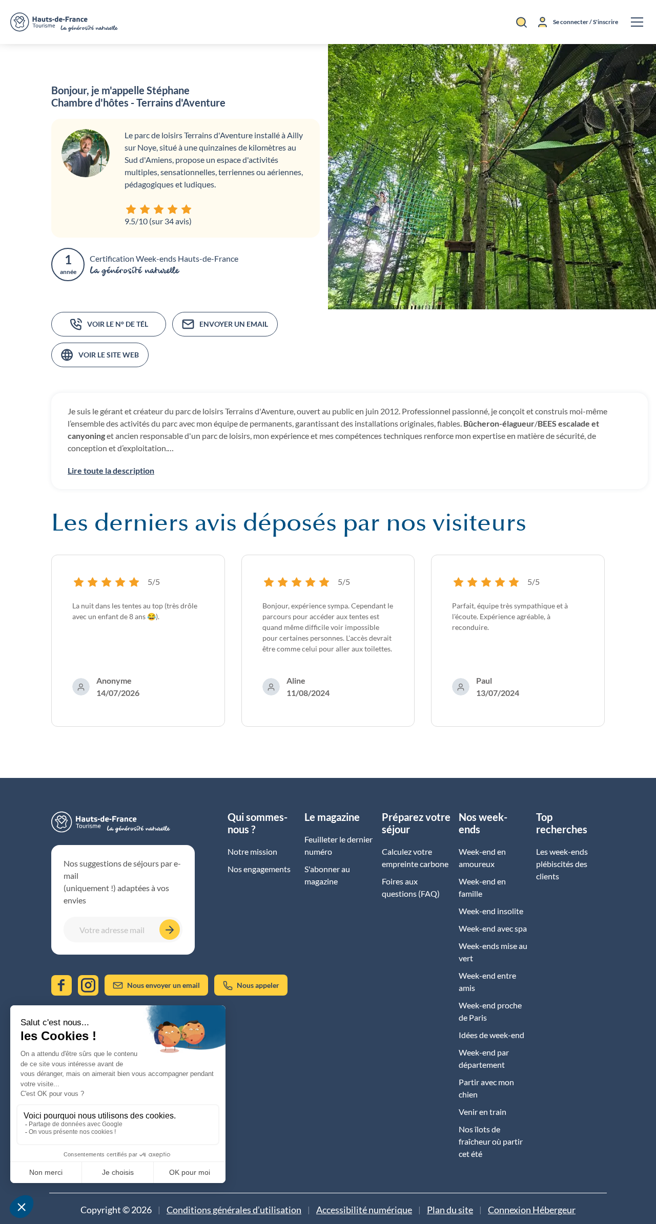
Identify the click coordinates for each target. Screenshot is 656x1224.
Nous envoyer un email (163, 985)
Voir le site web (108, 354)
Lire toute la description (111, 470)
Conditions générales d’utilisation (234, 1210)
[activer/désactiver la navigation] (637, 22)
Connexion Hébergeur (532, 1210)
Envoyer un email (233, 324)
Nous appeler (258, 985)
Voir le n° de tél (117, 324)
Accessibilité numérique (364, 1210)
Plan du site (450, 1210)
